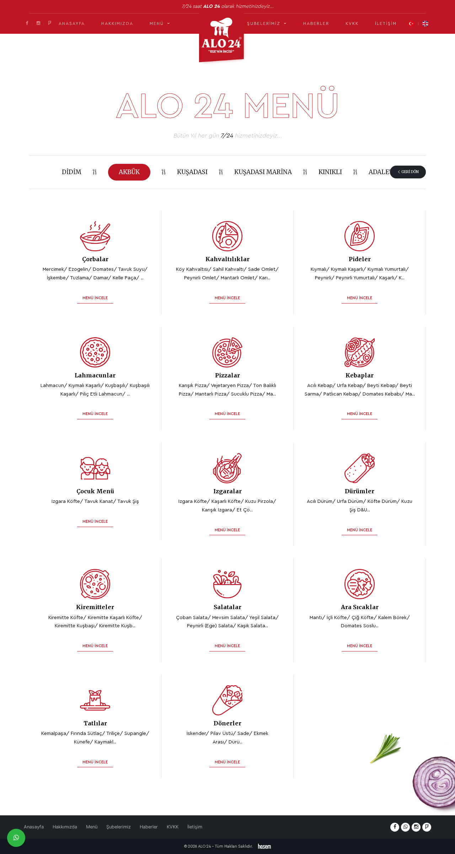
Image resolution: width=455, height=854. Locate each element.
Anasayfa (72, 23)
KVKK (352, 23)
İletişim (386, 23)
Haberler (316, 23)
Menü (91, 826)
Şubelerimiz (118, 826)
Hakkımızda (117, 23)
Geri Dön (410, 172)
